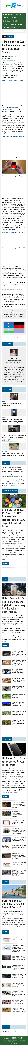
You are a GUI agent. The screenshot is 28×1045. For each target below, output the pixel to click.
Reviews (4, 401)
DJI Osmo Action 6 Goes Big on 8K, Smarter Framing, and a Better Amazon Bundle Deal (19, 839)
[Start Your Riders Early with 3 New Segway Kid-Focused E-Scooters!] (14, 897)
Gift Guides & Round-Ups (9, 27)
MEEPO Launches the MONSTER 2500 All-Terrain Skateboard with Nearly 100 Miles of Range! (19, 976)
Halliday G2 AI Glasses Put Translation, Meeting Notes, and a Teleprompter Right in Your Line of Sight (18, 993)
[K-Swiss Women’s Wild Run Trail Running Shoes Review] (6, 689)
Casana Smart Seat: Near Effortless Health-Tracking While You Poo (18, 985)
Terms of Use (22, 1040)
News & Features (7, 739)
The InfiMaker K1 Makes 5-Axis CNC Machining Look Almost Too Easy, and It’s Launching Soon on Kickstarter (19, 873)
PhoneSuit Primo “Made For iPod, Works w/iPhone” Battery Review (12, 420)
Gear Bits (4, 451)
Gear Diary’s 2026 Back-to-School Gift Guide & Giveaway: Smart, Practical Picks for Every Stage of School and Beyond (13, 518)
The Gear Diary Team (12, 1037)
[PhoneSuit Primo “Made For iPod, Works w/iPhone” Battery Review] (14, 415)
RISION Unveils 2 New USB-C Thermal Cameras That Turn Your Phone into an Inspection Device (18, 958)
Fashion (20, 24)
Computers (15, 21)
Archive (5, 1041)
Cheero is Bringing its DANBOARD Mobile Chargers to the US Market (13, 454)
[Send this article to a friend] (9, 329)
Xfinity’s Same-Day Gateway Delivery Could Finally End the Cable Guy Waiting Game (18, 1001)
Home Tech (18, 14)
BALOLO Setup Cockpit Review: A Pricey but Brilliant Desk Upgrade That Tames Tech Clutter (18, 704)
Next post (19, 338)
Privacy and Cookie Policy (17, 1038)
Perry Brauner (11, 60)
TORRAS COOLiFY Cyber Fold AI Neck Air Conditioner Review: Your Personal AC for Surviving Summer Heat (19, 713)
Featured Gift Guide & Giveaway (10, 490)
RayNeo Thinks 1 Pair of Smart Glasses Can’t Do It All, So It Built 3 (19, 847)
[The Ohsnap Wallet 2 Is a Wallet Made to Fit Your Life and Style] (14, 755)
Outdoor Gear (6, 21)
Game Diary (6, 24)
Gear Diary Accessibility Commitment (11, 1040)
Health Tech (13, 18)
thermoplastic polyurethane (10, 108)
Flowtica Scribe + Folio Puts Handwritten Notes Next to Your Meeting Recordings (18, 822)
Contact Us (10, 1041)
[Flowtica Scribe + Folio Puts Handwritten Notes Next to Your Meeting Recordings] (6, 824)
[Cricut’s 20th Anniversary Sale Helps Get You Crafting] (6, 866)
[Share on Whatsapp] (9, 332)
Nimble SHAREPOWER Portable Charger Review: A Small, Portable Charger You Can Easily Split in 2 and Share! (19, 663)
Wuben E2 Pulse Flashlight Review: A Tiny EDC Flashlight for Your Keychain (18, 680)
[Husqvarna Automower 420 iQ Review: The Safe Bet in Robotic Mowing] (6, 697)
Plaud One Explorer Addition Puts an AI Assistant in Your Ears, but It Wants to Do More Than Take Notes (18, 805)
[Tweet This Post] (19, 323)
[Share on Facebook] (9, 323)
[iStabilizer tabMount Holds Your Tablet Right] (14, 399)
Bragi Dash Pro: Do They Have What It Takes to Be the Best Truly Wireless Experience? (14, 437)
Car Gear (5, 18)
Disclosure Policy (7, 1038)
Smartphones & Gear (8, 14)
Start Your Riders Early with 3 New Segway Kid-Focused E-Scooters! (13, 904)
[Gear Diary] (14, 5)
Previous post (10, 338)
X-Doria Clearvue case (11, 70)
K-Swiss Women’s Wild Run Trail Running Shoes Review (18, 687)
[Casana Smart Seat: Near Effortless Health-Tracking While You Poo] (6, 986)
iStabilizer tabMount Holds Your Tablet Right (12, 404)
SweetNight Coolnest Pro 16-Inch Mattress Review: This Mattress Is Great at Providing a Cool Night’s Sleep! (19, 856)
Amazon (6, 286)
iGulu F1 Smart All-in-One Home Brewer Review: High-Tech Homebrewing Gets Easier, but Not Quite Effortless (14, 605)
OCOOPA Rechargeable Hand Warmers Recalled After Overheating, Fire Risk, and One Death (18, 967)
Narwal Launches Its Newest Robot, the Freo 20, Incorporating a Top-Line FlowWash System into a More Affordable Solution (18, 948)
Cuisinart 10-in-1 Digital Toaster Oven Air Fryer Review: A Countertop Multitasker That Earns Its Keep (19, 654)
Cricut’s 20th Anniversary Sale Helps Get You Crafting (19, 863)
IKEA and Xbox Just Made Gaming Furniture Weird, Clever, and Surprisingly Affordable (17, 814)
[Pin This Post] (19, 326)
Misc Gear (13, 24)
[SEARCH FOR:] (14, 31)
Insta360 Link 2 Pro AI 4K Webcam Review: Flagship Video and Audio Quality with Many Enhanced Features (18, 672)
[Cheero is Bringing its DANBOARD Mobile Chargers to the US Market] (14, 449)
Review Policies (20, 1037)
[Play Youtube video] (14, 166)
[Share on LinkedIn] (9, 326)
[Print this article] (19, 329)
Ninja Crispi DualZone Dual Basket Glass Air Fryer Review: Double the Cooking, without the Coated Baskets (18, 831)
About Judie (4, 1037)
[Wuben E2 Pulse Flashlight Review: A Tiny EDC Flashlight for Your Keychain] (6, 681)
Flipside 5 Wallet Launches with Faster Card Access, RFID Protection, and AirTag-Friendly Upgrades (19, 1010)
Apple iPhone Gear (12, 56)
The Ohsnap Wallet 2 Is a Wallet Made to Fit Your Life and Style (13, 761)
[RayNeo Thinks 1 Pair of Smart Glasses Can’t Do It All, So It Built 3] (6, 849)
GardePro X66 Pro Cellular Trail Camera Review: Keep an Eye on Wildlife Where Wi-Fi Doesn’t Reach (18, 723)
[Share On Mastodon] (19, 332)
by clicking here (11, 485)
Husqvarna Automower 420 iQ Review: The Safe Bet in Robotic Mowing (18, 696)
